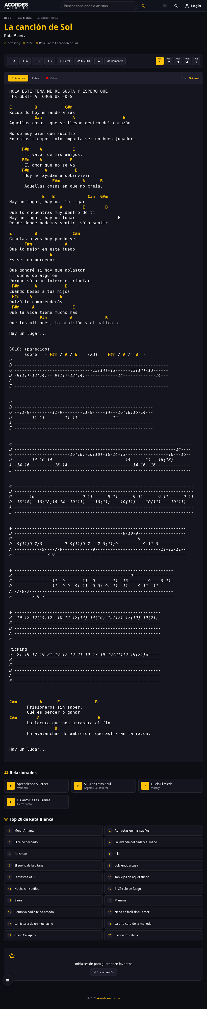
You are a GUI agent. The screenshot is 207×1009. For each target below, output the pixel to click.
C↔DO (85, 61)
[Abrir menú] (165, 6)
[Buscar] (143, 5)
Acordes (20, 78)
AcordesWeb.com (108, 998)
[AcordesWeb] (22, 6)
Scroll (66, 61)
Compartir (117, 61)
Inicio (7, 17)
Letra (35, 78)
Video (53, 78)
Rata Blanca (24, 17)
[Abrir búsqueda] (176, 6)
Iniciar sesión (105, 972)
